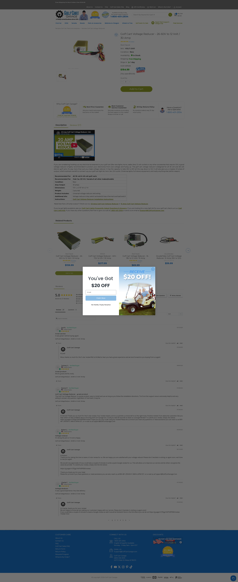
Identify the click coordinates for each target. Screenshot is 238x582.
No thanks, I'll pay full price (101, 305)
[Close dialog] (153, 269)
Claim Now (100, 298)
